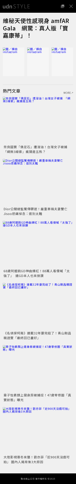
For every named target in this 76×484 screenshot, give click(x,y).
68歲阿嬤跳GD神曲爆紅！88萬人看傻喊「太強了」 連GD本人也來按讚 (37, 273)
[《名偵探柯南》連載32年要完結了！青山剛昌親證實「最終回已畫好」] (38, 306)
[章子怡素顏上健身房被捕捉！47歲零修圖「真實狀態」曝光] (38, 368)
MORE (67, 93)
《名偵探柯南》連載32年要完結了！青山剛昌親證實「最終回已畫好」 (37, 335)
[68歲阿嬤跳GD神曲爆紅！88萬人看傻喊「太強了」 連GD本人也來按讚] (38, 244)
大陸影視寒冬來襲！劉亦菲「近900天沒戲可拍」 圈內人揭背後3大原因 (37, 459)
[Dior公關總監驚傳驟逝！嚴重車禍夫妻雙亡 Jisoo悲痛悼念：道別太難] (38, 182)
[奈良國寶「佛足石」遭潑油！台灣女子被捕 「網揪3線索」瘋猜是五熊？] (38, 120)
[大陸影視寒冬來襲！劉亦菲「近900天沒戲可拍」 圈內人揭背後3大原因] (38, 430)
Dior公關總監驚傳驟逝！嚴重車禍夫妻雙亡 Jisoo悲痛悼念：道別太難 (37, 211)
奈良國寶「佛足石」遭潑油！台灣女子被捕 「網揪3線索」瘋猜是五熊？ (37, 149)
